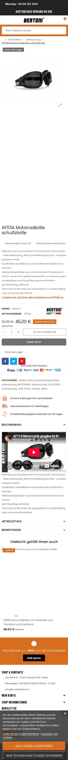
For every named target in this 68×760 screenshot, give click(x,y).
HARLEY (23, 380)
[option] (34, 79)
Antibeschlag (9, 384)
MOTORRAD (24, 384)
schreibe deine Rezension (50, 243)
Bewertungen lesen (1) (18, 243)
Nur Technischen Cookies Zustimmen (34, 756)
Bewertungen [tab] (11, 530)
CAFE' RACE (24, 388)
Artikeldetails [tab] (12, 521)
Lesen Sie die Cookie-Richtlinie (21, 733)
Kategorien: (9, 380)
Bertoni (17, 308)
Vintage (35, 388)
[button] (34, 657)
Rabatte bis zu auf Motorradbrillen (34, 650)
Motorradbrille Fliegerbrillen (43, 380)
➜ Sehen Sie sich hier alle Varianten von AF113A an (32, 297)
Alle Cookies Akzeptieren (34, 746)
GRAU (44, 388)
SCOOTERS (54, 384)
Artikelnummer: (12, 313)
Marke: (6, 308)
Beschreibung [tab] (11, 425)
